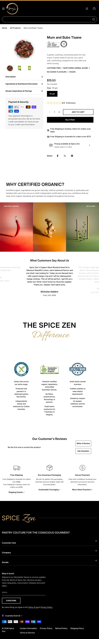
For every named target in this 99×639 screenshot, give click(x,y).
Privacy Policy (46, 628)
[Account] (86, 8)
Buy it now (70, 120)
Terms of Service (27, 633)
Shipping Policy (77, 628)
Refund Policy (61, 628)
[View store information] (89, 145)
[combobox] (49, 19)
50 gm (52, 94)
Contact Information (28, 628)
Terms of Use (33, 607)
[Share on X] (65, 156)
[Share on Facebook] (57, 156)
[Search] (93, 19)
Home (4, 28)
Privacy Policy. (47, 607)
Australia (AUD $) (12, 616)
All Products (15, 28)
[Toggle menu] (3, 8)
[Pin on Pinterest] (72, 156)
